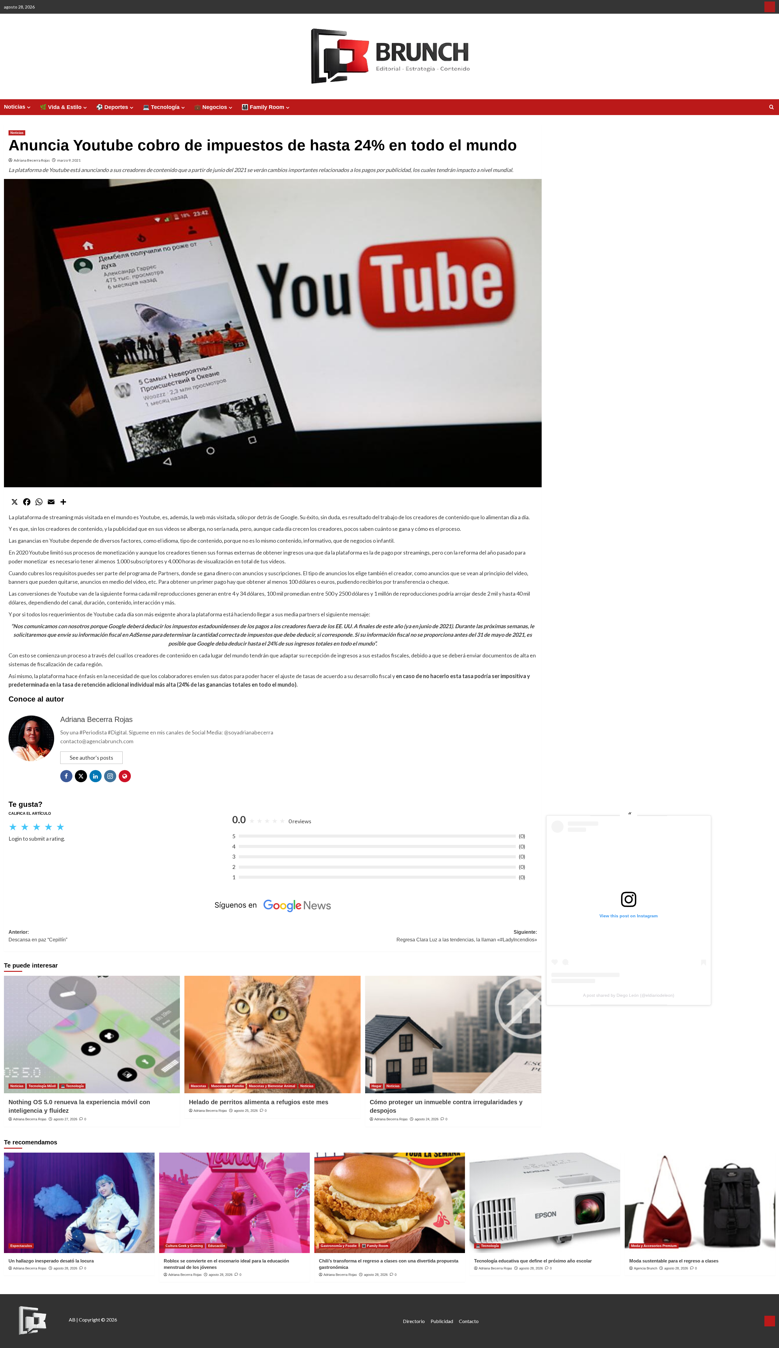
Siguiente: (466, 936)
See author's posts (91, 757)
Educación (216, 1246)
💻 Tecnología (161, 107)
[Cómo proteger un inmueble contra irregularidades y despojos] (453, 1034)
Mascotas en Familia (227, 1086)
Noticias (14, 107)
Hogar (376, 1086)
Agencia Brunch (645, 1268)
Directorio (414, 1321)
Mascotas (198, 1086)
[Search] (771, 107)
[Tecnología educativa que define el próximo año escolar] (545, 1203)
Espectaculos (21, 1246)
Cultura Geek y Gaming (184, 1246)
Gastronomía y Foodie (339, 1246)
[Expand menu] (28, 107)
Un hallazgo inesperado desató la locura (51, 1260)
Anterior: (38, 936)
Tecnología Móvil (42, 1086)
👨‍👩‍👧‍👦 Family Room (263, 107)
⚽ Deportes (112, 107)
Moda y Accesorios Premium (654, 1246)
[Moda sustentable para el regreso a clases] (700, 1203)
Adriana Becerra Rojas (32, 160)
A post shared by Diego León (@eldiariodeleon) (628, 995)
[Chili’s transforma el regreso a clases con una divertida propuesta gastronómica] (389, 1203)
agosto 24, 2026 (426, 1119)
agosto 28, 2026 (65, 1268)
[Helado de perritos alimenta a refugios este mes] (272, 1034)
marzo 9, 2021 (69, 160)
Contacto (469, 1321)
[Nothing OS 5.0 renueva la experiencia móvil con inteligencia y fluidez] (92, 1034)
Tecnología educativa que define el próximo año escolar (533, 1260)
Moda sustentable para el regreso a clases (673, 1260)
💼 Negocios (210, 107)
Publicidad (442, 1321)
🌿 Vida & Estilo (61, 107)
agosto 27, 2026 (65, 1119)
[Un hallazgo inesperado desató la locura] (79, 1203)
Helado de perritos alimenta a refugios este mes (258, 1102)
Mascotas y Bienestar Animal (272, 1086)
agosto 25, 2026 (246, 1110)
